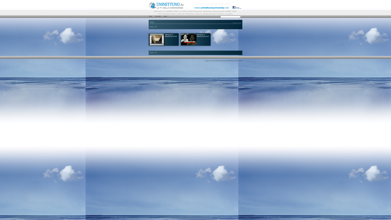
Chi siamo (158, 16)
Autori (165, 16)
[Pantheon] (156, 45)
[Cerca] (241, 16)
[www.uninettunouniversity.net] (211, 9)
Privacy (150, 60)
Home (150, 16)
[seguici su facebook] (236, 9)
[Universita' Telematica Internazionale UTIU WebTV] (166, 8)
